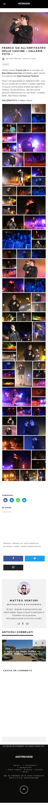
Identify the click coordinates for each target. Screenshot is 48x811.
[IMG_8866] (38, 411)
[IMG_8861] (24, 411)
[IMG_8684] (9, 263)
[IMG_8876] (38, 455)
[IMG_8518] (35, 159)
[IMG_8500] (9, 128)
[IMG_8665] (9, 200)
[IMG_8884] (38, 297)
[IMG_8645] (13, 443)
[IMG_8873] (9, 317)
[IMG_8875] (16, 302)
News (26, 772)
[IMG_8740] (24, 254)
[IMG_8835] (9, 346)
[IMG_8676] (9, 356)
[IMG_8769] (38, 307)
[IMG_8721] (31, 351)
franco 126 (18, 543)
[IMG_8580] (38, 171)
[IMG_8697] (24, 128)
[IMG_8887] (39, 374)
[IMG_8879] (39, 365)
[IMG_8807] (13, 159)
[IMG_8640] (38, 392)
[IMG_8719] (29, 475)
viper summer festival (31, 546)
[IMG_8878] (8, 365)
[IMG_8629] (9, 273)
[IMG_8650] (11, 475)
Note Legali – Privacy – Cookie (26, 769)
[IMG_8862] (9, 137)
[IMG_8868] (9, 411)
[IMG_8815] (38, 317)
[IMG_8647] (38, 464)
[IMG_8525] (35, 222)
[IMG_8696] (9, 254)
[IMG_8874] (31, 205)
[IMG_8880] (24, 317)
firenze (7, 543)
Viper (17, 546)
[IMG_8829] (8, 383)
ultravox (8, 546)
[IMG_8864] (16, 397)
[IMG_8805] (16, 113)
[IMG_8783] (13, 222)
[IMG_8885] (31, 268)
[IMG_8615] (9, 147)
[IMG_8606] (31, 142)
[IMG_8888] (38, 191)
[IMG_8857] (16, 239)
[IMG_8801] (42, 475)
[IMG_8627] (39, 383)
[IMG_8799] (39, 331)
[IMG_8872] (9, 191)
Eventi (6, 64)
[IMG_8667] (16, 176)
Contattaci (31, 765)
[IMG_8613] (16, 460)
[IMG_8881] (9, 421)
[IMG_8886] (9, 430)
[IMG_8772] (17, 331)
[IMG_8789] (24, 374)
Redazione (26, 767)
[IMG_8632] (38, 128)
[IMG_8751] (31, 426)
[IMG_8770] (9, 210)
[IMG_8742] (38, 181)
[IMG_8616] (38, 401)
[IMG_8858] (35, 285)
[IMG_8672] (24, 191)
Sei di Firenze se (32, 543)
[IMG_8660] (38, 108)
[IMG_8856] (38, 118)
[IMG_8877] (35, 443)
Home (17, 765)
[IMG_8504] (38, 254)
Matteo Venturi (13, 59)
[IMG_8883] (38, 244)
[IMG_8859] (8, 374)
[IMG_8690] (38, 234)
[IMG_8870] (13, 285)
